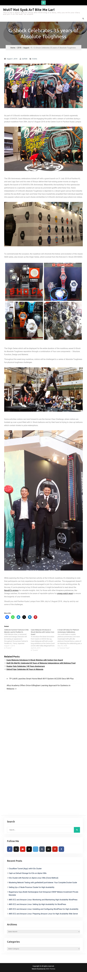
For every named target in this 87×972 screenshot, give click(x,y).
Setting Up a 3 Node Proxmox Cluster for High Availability (31, 887)
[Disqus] (43, 724)
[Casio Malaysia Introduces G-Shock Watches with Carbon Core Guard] (44, 640)
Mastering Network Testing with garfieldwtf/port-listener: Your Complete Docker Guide (43, 882)
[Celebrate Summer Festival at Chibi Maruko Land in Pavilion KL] (17, 639)
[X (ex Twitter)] (16, 849)
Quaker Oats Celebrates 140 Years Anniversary (25, 666)
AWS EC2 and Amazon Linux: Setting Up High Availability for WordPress (37, 904)
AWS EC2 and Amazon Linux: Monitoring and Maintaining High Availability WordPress (43, 900)
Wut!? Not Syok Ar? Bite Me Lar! (29, 9)
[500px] (35, 849)
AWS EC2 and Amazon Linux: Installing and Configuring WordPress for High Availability (43, 909)
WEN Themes (50, 969)
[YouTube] (22, 849)
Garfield (24, 59)
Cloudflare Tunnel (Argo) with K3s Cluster (25, 869)
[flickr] (48, 849)
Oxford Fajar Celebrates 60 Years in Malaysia (24, 669)
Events (34, 59)
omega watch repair (65, 593)
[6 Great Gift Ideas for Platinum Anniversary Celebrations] (71, 639)
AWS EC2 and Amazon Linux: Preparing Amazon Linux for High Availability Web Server (43, 914)
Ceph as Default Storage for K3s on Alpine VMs (27, 873)
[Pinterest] (55, 849)
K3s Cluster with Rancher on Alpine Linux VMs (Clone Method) (33, 878)
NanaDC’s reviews (11, 590)
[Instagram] (29, 849)
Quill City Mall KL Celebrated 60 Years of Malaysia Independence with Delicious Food (40, 663)
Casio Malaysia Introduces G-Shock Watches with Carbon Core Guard (34, 660)
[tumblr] (42, 849)
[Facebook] (9, 849)
